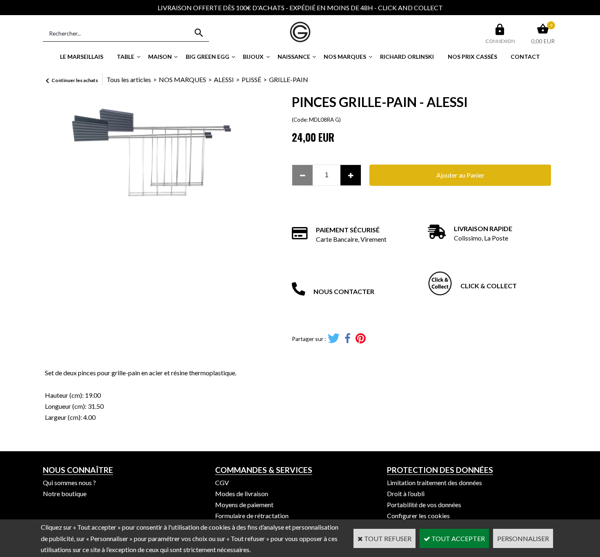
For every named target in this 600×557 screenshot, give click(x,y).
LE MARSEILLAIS (81, 56)
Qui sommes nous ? (69, 482)
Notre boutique (65, 493)
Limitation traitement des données (434, 482)
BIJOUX (253, 56)
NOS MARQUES (345, 56)
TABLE (125, 56)
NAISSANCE (294, 56)
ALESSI (224, 79)
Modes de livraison (241, 493)
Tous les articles (129, 79)
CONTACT (525, 56)
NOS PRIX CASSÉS (472, 56)
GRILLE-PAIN (288, 79)
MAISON (160, 56)
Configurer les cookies (418, 515)
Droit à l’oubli (405, 493)
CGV (222, 482)
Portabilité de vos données (424, 504)
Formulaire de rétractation (252, 515)
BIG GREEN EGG (207, 56)
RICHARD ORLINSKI (407, 56)
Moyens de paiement (244, 504)
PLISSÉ (251, 79)
